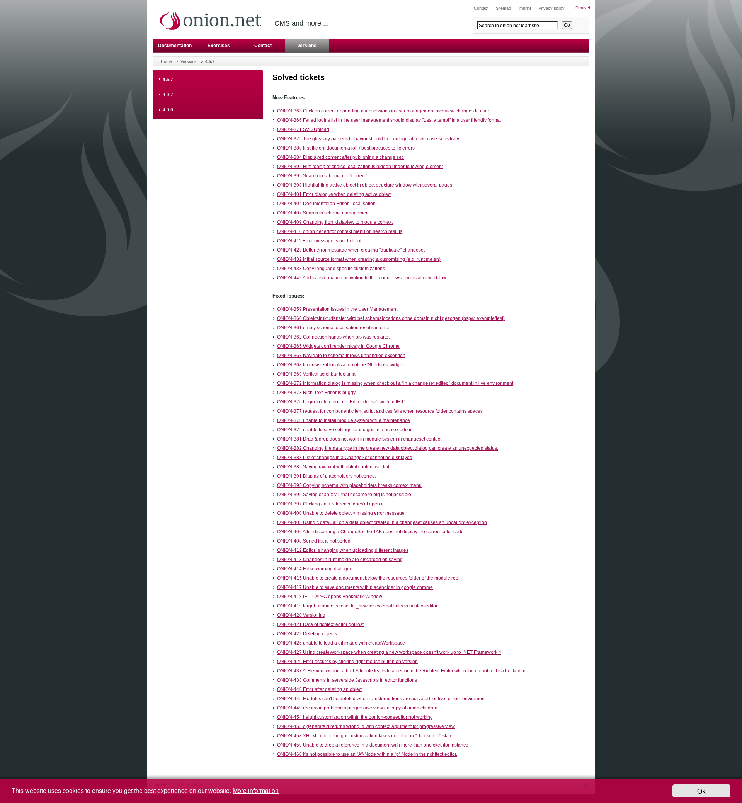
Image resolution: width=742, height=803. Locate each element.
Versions (307, 45)
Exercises (219, 45)
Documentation (175, 45)
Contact (263, 45)
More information (256, 790)
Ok (701, 791)
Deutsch (583, 7)
